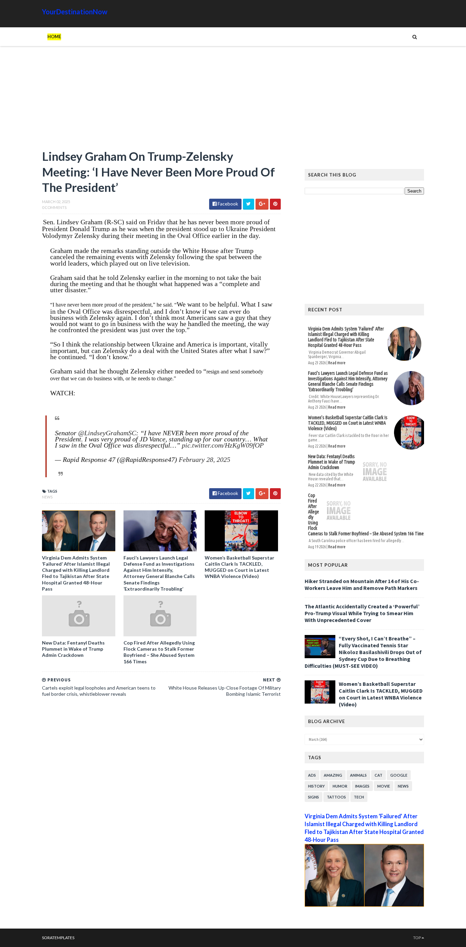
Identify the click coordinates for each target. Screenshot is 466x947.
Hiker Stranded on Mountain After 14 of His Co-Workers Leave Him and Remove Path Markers (362, 584)
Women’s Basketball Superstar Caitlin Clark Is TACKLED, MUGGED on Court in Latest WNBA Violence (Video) (239, 567)
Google (398, 775)
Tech (359, 797)
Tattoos (336, 797)
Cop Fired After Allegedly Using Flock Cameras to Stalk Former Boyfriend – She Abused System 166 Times (159, 652)
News (47, 497)
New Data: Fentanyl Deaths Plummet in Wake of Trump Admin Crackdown (73, 649)
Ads (312, 775)
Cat (378, 775)
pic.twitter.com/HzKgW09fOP (223, 445)
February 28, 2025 (204, 459)
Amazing (333, 775)
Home (54, 36)
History (316, 786)
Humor (340, 786)
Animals (358, 775)
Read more (337, 363)
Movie (383, 786)
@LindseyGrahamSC (107, 433)
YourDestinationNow (74, 12)
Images (362, 786)
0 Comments (54, 207)
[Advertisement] (161, 101)
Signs (313, 797)
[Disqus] (161, 796)
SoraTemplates (58, 937)
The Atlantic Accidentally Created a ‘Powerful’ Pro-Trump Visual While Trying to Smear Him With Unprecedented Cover (362, 613)
